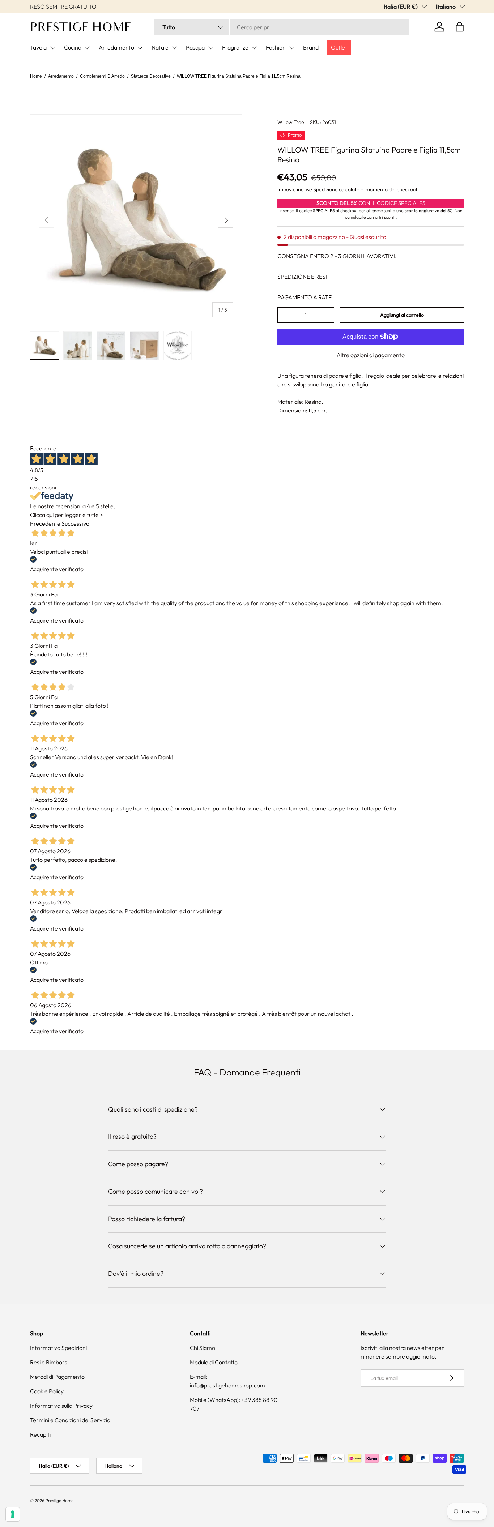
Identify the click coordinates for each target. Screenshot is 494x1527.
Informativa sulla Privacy (61, 1405)
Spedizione (325, 189)
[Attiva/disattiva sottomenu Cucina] (87, 47)
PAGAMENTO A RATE (304, 297)
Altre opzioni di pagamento (371, 355)
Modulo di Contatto (214, 1362)
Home (36, 76)
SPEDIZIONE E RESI (302, 276)
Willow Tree (290, 122)
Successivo (75, 523)
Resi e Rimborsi (49, 1362)
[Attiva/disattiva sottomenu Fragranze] (254, 47)
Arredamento (116, 47)
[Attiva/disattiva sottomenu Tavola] (52, 47)
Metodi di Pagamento (57, 1376)
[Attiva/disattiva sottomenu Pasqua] (210, 47)
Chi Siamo (202, 1347)
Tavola (38, 47)
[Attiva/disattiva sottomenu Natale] (174, 47)
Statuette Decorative (151, 76)
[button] (460, 27)
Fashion (276, 47)
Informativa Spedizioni (58, 1347)
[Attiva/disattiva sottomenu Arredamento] (140, 47)
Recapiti (40, 1434)
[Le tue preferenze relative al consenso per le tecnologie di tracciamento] (13, 1514)
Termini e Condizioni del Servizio (70, 1420)
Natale (160, 47)
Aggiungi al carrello (402, 315)
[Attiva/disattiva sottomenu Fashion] (291, 47)
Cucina (72, 47)
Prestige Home (59, 1500)
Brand (311, 47)
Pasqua (195, 47)
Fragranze (235, 47)
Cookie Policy (47, 1391)
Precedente (45, 523)
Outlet (339, 47)
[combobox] (281, 27)
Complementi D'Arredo (102, 76)
